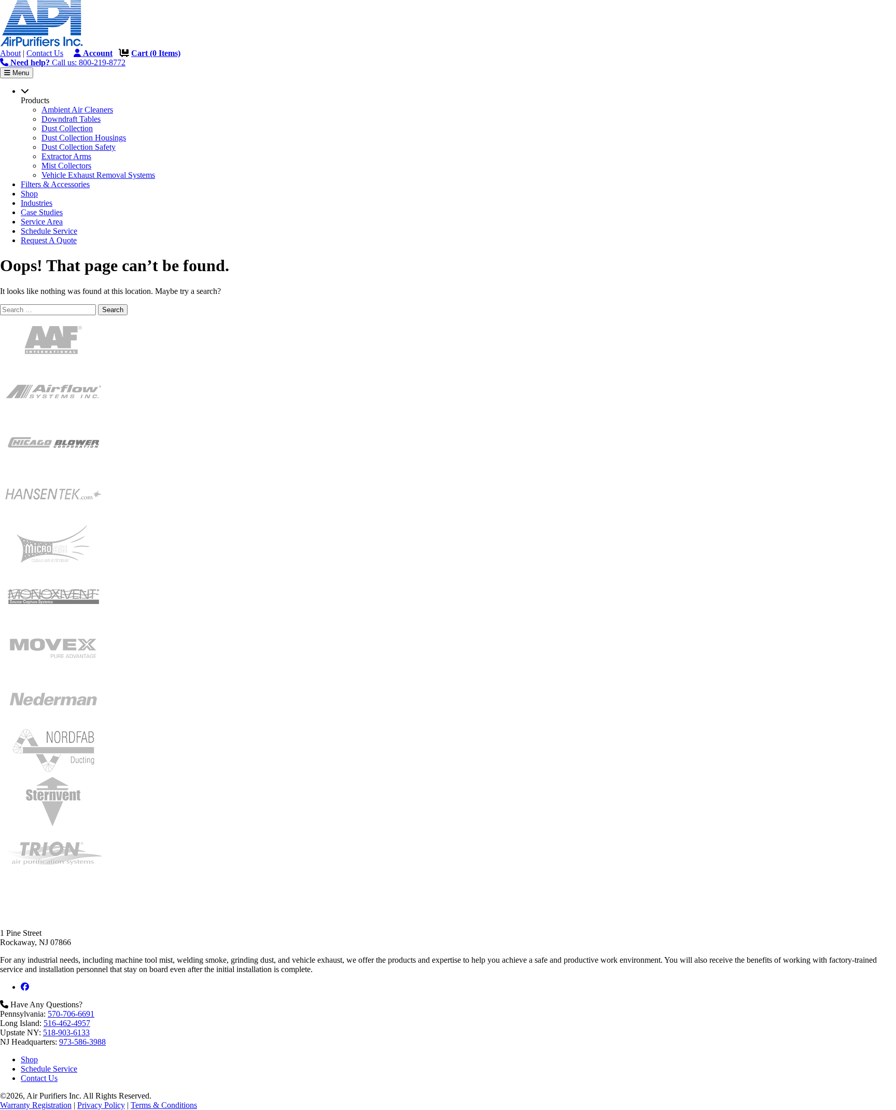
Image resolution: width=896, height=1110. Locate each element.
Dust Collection (67, 128)
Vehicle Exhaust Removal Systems (98, 175)
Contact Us (44, 53)
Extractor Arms (66, 156)
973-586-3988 (82, 1041)
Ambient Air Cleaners (77, 109)
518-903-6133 (66, 1032)
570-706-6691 (71, 1013)
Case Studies (42, 212)
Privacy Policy (101, 1105)
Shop (29, 193)
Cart (155, 53)
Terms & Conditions (164, 1105)
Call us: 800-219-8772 (67, 62)
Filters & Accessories (55, 184)
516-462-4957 (67, 1023)
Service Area (42, 221)
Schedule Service (49, 231)
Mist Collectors (66, 165)
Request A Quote (49, 240)
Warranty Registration (36, 1105)
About (10, 53)
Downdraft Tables (71, 119)
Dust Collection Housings (83, 137)
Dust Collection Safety (78, 147)
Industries (36, 203)
